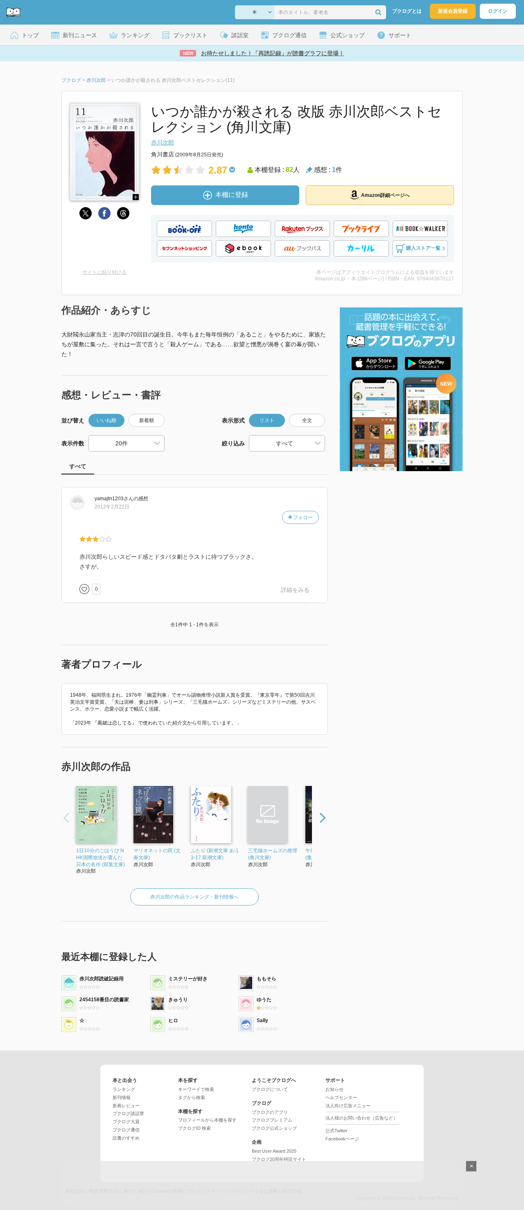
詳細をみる (295, 590)
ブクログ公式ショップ (274, 1128)
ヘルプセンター (341, 1097)
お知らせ (334, 1089)
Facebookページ (342, 1138)
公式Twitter (336, 1130)
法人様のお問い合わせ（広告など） (361, 1117)
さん (114, 498)
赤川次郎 (162, 142)
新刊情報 (122, 1097)
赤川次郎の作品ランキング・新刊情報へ (194, 897)
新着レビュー (126, 1105)
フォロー (302, 517)
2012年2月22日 (112, 507)
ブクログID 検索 (194, 1128)
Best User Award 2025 (274, 1151)
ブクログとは (407, 11)
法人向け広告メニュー (347, 1105)
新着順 (146, 420)
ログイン (498, 11)
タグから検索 (191, 1097)
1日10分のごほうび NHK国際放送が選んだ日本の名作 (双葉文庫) (100, 857)
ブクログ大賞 (126, 1121)
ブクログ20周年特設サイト (279, 1159)
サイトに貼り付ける (104, 272)
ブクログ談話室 (128, 1113)
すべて (77, 466)
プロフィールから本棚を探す (207, 1119)
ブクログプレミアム (272, 1119)
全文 (307, 420)
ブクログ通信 (126, 1129)
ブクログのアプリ (270, 1112)
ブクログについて (270, 1089)
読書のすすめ (126, 1138)
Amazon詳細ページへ (385, 195)
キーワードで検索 (196, 1089)
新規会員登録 (453, 11)
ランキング (124, 1089)
